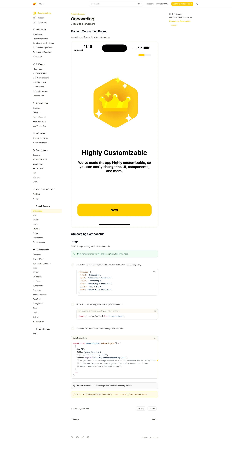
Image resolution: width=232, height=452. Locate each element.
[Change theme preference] (197, 4)
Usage (173, 25)
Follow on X (42, 23)
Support (41, 18)
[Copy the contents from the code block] (154, 271)
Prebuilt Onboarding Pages (180, 17)
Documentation (44, 13)
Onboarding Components (179, 21)
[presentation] (114, 359)
